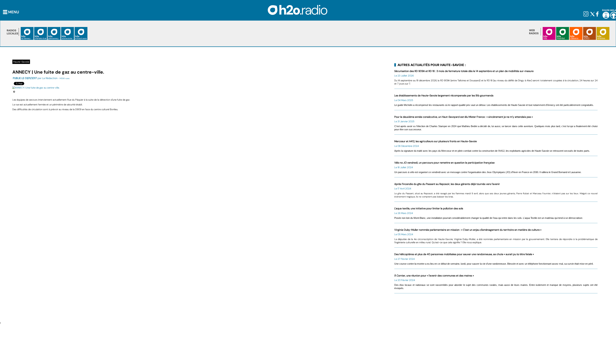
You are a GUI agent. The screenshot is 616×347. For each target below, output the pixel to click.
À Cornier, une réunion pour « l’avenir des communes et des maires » (434, 275)
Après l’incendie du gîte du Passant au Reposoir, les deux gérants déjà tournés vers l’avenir (447, 184)
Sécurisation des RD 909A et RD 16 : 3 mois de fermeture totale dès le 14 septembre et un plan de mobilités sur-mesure (464, 71)
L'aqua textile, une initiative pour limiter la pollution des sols (428, 208)
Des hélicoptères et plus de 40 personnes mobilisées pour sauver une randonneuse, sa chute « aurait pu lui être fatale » (464, 254)
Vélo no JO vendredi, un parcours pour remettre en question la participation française (444, 162)
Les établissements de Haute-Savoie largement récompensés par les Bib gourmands (443, 95)
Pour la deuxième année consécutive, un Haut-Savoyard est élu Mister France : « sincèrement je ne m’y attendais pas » (463, 117)
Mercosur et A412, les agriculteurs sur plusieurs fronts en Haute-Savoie (435, 141)
